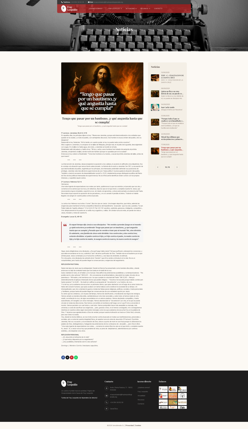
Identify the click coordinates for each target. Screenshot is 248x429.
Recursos (144, 8)
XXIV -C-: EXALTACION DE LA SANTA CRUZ (172, 76)
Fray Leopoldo (114, 8)
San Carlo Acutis (167, 107)
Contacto (158, 8)
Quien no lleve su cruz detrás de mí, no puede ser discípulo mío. (172, 92)
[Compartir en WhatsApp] (76, 357)
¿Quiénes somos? (95, 8)
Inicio (122, 34)
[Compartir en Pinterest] (72, 357)
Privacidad (130, 425)
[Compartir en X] (67, 357)
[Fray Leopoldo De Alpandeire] (69, 8)
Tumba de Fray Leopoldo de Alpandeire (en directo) (79, 398)
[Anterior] (157, 167)
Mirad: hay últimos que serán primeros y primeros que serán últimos (172, 138)
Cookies (138, 425)
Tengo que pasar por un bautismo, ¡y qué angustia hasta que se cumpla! (171, 148)
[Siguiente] (177, 167)
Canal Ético (114, 409)
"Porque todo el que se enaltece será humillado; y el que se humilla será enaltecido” (171, 120)
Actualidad (130, 8)
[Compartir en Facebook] (63, 357)
